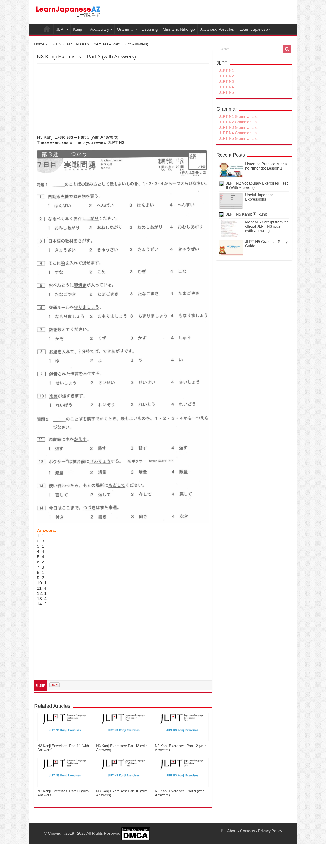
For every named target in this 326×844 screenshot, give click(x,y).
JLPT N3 (226, 82)
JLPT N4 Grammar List (238, 133)
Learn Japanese (253, 29)
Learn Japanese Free (47, 29)
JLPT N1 (226, 71)
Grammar (125, 29)
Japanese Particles (217, 29)
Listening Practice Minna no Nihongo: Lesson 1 (266, 166)
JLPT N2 (226, 76)
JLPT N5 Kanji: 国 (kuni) (246, 214)
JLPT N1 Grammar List (238, 117)
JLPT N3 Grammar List (238, 128)
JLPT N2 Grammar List (238, 122)
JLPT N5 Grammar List (238, 138)
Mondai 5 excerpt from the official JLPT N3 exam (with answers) (267, 226)
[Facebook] (221, 831)
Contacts (247, 831)
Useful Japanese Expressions (259, 197)
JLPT (60, 29)
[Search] (287, 49)
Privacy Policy (270, 831)
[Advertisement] (123, 99)
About (232, 831)
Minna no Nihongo (179, 29)
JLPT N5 (226, 93)
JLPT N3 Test (60, 44)
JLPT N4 (226, 87)
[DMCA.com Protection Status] (135, 833)
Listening (150, 29)
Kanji (77, 29)
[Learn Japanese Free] (68, 11)
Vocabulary (99, 29)
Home (39, 44)
